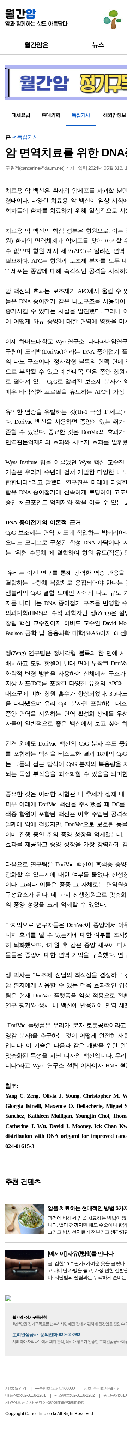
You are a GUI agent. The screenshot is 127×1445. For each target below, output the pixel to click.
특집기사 (81, 115)
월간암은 (36, 44)
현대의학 (51, 115)
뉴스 (98, 44)
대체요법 (21, 115)
